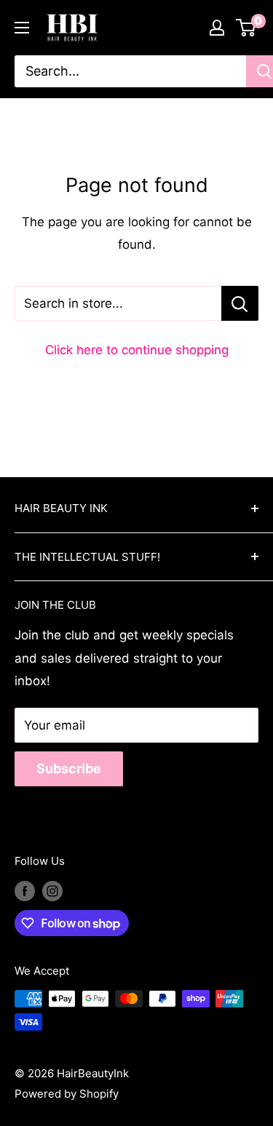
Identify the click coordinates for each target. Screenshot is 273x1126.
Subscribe (68, 768)
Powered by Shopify (67, 1094)
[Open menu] (22, 27)
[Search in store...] (239, 303)
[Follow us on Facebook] (25, 890)
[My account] (217, 28)
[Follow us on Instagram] (52, 890)
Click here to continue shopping (137, 350)
